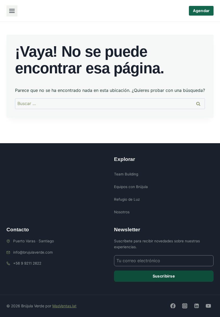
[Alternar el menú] (11, 10)
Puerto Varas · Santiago (33, 241)
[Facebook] (173, 306)
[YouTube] (208, 306)
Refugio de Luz (127, 199)
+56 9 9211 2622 (27, 263)
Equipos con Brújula (131, 187)
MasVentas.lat (64, 306)
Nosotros (122, 212)
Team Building (126, 174)
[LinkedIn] (196, 306)
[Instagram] (184, 306)
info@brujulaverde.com (33, 252)
